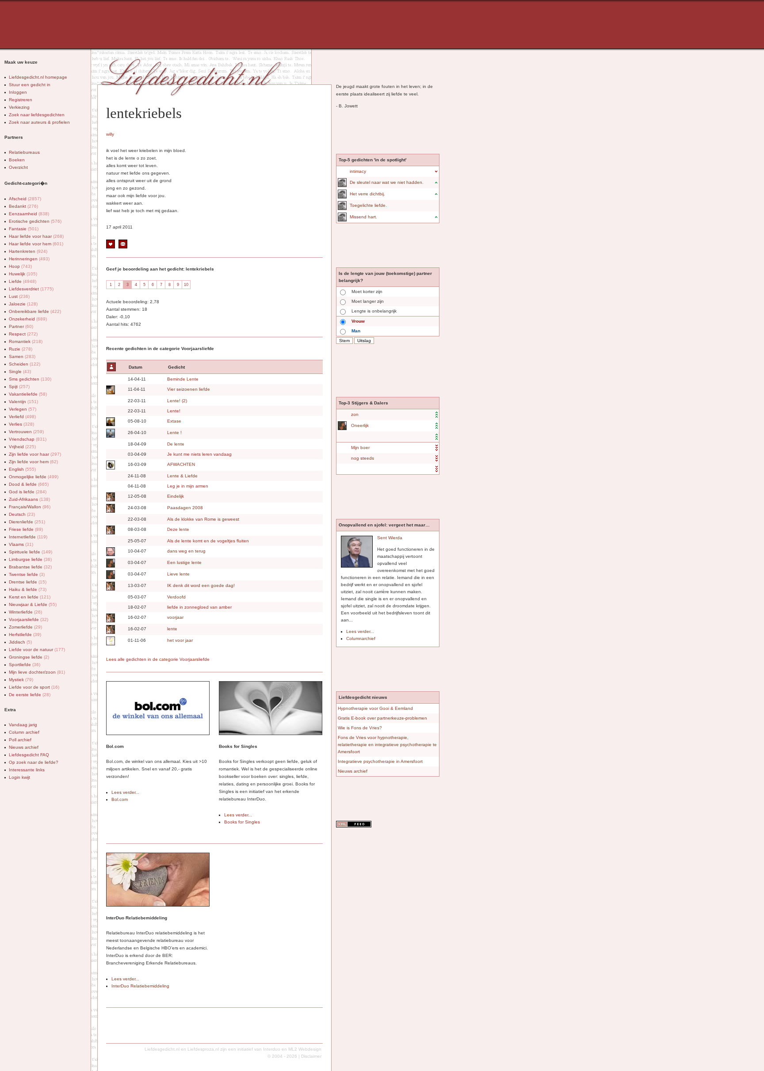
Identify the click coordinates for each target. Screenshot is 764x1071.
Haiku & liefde (27, 589)
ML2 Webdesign (304, 1049)
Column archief (24, 732)
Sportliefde (24, 664)
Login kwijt (19, 777)
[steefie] (110, 641)
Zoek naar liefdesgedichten (37, 114)
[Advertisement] (219, 24)
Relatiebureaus (24, 152)
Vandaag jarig (23, 724)
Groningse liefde (29, 657)
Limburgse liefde (30, 559)
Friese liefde (26, 529)
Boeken (17, 159)
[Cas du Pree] (342, 182)
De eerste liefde (29, 694)
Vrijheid (22, 446)
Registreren (20, 99)
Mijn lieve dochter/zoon (37, 672)
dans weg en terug (186, 551)
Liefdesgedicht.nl (162, 1049)
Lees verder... (125, 792)
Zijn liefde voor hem (33, 461)
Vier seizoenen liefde (188, 389)
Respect (23, 334)
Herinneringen (29, 258)
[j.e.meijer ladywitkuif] (110, 496)
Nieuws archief (23, 747)
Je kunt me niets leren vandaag (199, 454)
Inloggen (18, 92)
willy (110, 134)
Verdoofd (176, 597)
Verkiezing (19, 107)
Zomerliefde (25, 627)
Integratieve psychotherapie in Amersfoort (380, 761)
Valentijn (23, 401)
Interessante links (27, 769)
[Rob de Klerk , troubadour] (110, 389)
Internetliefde (28, 536)
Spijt (19, 386)
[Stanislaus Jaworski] (110, 551)
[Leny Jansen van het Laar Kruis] (110, 465)
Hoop (20, 266)
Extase (174, 421)
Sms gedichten (30, 379)
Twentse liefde (27, 574)
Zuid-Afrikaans (29, 499)
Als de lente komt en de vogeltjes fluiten (208, 540)
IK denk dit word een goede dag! (201, 585)
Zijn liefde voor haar (35, 454)
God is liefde (27, 491)
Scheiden (24, 364)
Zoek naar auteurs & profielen (39, 122)
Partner (21, 326)
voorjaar (175, 617)
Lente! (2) (177, 400)
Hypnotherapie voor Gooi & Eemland (375, 708)
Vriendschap (27, 439)
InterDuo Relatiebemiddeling (140, 985)
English (22, 469)
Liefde (22, 281)
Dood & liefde (29, 484)
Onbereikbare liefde (35, 311)
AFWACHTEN (181, 464)
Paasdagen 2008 (185, 507)
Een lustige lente (184, 562)
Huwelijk (23, 273)
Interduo (271, 1049)
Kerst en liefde (29, 597)
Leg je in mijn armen (187, 486)
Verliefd (22, 416)
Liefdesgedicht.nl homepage (38, 77)
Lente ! (174, 432)
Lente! (173, 410)
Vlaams (21, 544)
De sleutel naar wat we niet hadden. (387, 182)
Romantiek (25, 341)
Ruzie (20, 349)
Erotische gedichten (35, 221)
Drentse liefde (27, 581)
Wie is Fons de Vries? (360, 727)
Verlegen (22, 409)
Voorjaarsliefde (28, 619)
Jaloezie (23, 303)
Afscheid (25, 198)
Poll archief (20, 739)
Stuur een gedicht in (29, 84)
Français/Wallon (29, 506)
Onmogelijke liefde (33, 476)
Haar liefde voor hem (36, 243)
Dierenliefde (27, 521)
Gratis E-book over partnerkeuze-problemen (382, 718)
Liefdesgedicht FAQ (29, 754)
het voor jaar (180, 640)
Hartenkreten (28, 251)
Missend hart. (363, 216)
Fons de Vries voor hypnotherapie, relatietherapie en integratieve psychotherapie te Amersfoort (387, 744)
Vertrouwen (26, 431)
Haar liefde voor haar (36, 236)
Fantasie (23, 228)
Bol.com (119, 799)
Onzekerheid (28, 318)
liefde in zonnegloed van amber (199, 607)
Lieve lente (178, 574)
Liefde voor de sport (34, 687)
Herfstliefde (25, 634)
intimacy (358, 171)
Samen (22, 356)
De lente (175, 444)
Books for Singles (242, 821)
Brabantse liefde (30, 566)
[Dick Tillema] (110, 433)
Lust (19, 296)
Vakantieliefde (28, 394)
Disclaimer (311, 1056)
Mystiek (21, 679)
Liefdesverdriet (31, 288)
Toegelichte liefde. (368, 205)
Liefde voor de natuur (37, 649)
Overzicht (18, 167)
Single (20, 371)
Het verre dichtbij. (367, 193)
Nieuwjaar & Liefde (33, 604)
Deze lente (178, 529)
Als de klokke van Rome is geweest (203, 519)
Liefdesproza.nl (203, 1049)
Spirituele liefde (30, 551)
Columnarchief (360, 638)
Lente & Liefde (182, 475)
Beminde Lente (183, 379)
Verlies (21, 424)
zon (355, 414)
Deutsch (22, 514)
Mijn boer (360, 447)
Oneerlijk (360, 425)
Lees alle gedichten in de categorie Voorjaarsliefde (158, 659)
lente (172, 628)
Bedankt (23, 206)
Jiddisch (20, 642)
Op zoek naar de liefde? (33, 762)
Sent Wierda (389, 537)
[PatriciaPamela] (110, 563)
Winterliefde (25, 612)
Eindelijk (175, 496)
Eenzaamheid (29, 213)
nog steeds (362, 458)
